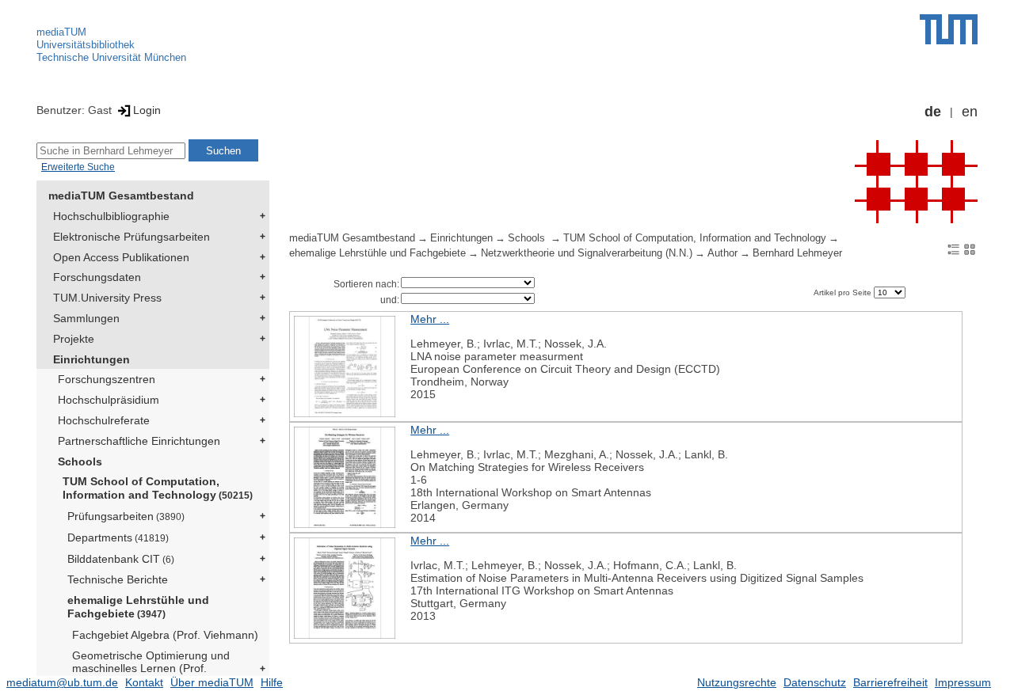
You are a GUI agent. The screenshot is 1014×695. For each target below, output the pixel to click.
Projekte (73, 338)
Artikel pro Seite (844, 292)
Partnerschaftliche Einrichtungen (139, 441)
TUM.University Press (107, 297)
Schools (80, 461)
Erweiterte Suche (78, 167)
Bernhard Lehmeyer (797, 253)
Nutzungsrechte (736, 682)
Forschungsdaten (97, 277)
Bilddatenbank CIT (120, 559)
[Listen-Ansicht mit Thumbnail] (954, 248)
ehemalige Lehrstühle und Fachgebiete (138, 607)
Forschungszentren (106, 379)
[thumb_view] (970, 248)
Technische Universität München (111, 57)
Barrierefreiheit (890, 682)
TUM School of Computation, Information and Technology (158, 488)
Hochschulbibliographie (111, 216)
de (932, 112)
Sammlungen (86, 318)
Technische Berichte (117, 579)
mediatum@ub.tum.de (62, 682)
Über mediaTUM (212, 682)
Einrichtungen (91, 359)
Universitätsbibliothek (85, 45)
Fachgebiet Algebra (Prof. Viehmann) (165, 635)
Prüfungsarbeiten (126, 516)
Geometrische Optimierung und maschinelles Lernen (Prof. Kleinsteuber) (151, 669)
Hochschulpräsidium (108, 399)
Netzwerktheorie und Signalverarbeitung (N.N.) (586, 253)
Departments (118, 537)
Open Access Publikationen (121, 257)
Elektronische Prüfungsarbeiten (131, 236)
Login (147, 110)
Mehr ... (429, 319)
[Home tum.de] (949, 29)
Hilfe (272, 682)
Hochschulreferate (104, 420)
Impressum (963, 682)
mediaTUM (61, 32)
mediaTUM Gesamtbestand (121, 195)
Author (722, 253)
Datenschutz (814, 682)
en (970, 112)
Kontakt (144, 682)
